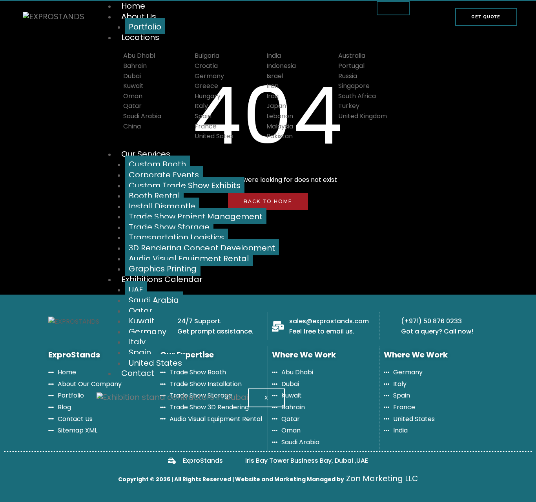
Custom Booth (157, 164)
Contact (137, 373)
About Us (138, 16)
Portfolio (145, 26)
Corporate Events (164, 174)
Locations (140, 37)
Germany (147, 331)
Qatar (140, 310)
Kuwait (142, 320)
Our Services (145, 153)
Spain (140, 352)
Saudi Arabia (154, 300)
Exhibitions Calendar (161, 279)
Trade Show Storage (169, 227)
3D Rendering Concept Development (202, 247)
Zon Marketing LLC (381, 478)
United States (155, 362)
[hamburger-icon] (393, 8)
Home (133, 5)
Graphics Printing (163, 268)
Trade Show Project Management (196, 216)
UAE (136, 289)
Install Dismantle (162, 206)
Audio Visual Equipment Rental (189, 258)
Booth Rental (154, 195)
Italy (137, 341)
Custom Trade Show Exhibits (185, 185)
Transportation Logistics (176, 237)
